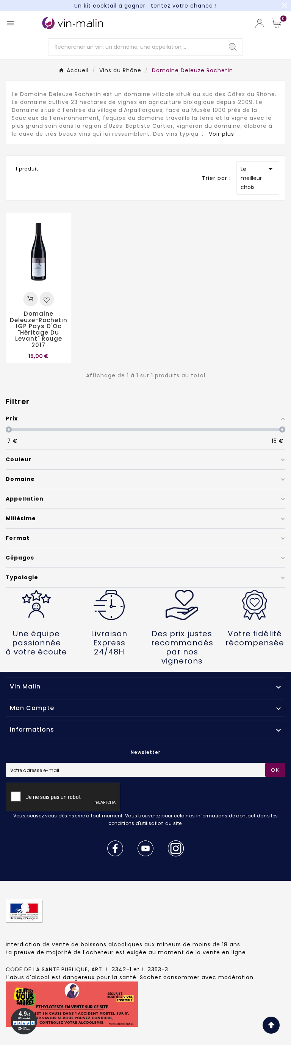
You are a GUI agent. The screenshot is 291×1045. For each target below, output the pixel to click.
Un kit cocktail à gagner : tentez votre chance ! (145, 5)
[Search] (232, 47)
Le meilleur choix (258, 177)
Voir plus (221, 134)
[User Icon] (259, 23)
